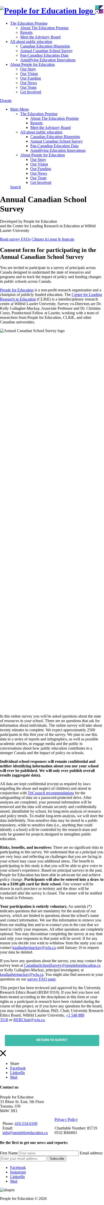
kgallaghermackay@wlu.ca (34, 947)
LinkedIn (17, 1072)
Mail (13, 1077)
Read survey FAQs (15, 239)
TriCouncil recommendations (51, 793)
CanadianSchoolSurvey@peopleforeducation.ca (62, 965)
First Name (9, 1153)
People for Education (17, 290)
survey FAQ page (41, 979)
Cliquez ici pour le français (53, 239)
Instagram (18, 1172)
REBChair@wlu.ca (29, 1020)
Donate (6, 100)
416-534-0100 (26, 1123)
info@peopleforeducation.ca (25, 1132)
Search (15, 187)
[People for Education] (51, 10)
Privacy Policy (66, 1119)
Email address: (91, 1153)
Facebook (18, 1068)
